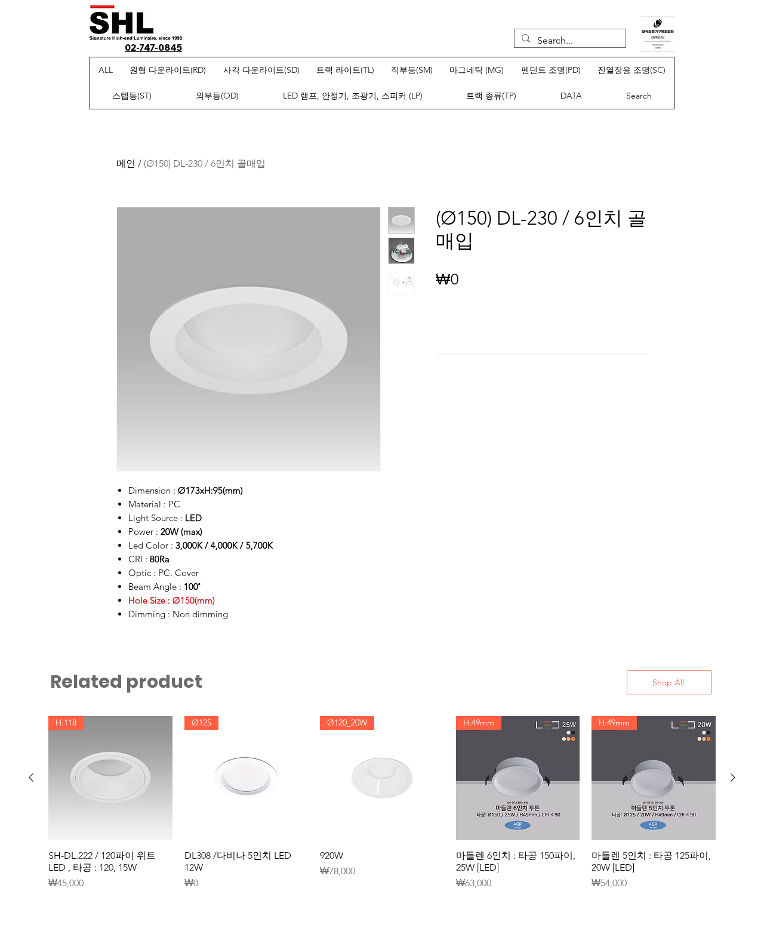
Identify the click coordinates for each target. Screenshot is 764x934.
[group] (382, 803)
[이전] (31, 777)
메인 (125, 163)
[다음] (733, 777)
